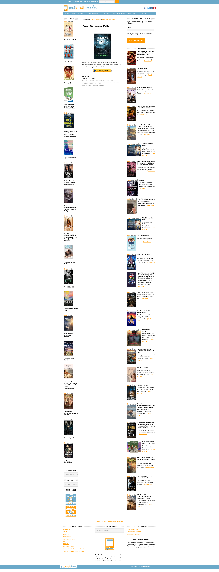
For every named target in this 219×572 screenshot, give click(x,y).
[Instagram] (151, 8)
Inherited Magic (142, 68)
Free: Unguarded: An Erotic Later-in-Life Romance (146, 107)
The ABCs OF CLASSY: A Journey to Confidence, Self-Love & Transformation (70, 385)
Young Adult (109, 80)
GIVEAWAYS (106, 13)
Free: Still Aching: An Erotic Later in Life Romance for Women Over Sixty (146, 53)
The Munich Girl (142, 368)
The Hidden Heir (69, 287)
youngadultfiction (95, 83)
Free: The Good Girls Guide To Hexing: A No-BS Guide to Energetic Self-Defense (146, 163)
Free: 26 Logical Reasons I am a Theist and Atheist (69, 106)
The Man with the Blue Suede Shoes (144, 311)
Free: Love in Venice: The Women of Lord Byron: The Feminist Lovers (146, 459)
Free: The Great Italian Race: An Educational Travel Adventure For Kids (145, 126)
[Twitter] (148, 8)
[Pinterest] (154, 8)
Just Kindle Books (99, 30)
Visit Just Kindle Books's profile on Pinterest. (109, 521)
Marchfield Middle (148, 441)
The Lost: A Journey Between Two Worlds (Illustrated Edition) (144, 496)
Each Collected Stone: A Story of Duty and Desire (69, 182)
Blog (64, 541)
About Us (66, 531)
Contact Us (142, 13)
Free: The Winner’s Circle (145, 292)
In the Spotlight (100, 80)
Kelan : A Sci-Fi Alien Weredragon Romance (144, 255)
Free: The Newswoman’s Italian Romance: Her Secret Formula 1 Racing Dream (146, 405)
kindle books (94, 82)
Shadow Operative (70, 438)
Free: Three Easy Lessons (146, 199)
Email (130, 27)
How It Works (67, 536)
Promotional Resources (133, 529)
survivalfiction (114, 82)
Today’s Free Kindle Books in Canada (73, 549)
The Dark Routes (142, 385)
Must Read (131, 13)
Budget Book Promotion (133, 534)
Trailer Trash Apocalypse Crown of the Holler (71, 413)
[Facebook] (145, 8)
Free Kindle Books (93, 13)
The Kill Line (68, 61)
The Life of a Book (143, 235)
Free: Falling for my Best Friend (70, 263)
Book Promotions (119, 13)
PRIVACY (66, 544)
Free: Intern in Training (144, 87)
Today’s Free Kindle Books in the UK (73, 551)
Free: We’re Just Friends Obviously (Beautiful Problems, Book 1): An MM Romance (70, 237)
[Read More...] (148, 61)
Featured (92, 80)
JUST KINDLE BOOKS (93, 8)
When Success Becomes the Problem (68, 335)
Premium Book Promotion (134, 531)
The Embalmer (68, 83)
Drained (141, 180)
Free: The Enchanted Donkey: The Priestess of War (145, 350)
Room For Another (70, 39)
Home (67, 13)
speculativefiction (103, 82)
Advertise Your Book (69, 539)
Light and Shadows (70, 158)
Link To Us (66, 534)
